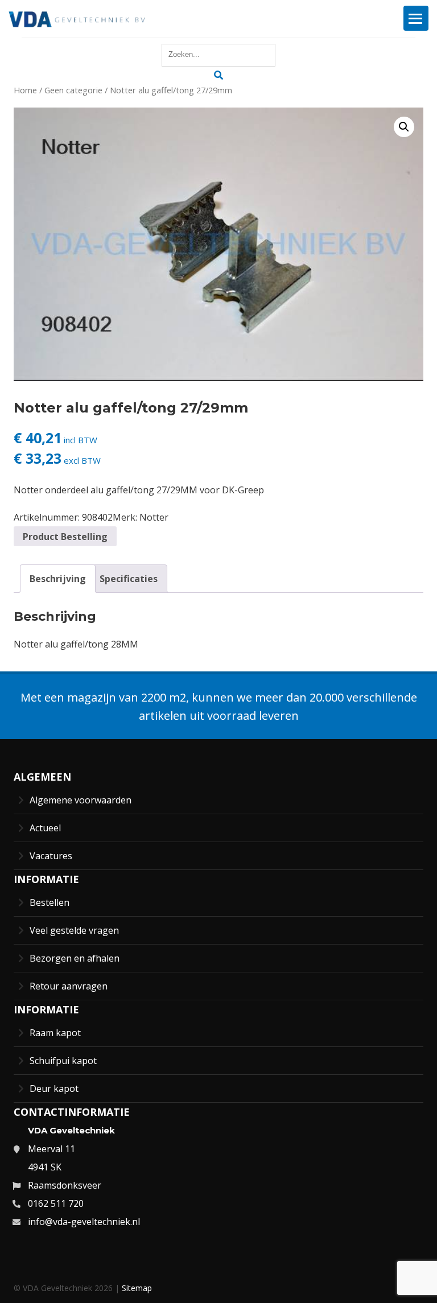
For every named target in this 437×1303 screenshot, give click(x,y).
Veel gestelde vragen (74, 930)
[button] (404, 127)
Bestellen (49, 902)
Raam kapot (55, 1032)
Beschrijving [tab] (58, 578)
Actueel (45, 828)
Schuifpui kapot (63, 1060)
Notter (153, 517)
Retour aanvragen (69, 986)
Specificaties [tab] (129, 578)
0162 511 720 (56, 1203)
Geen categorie (73, 90)
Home (25, 90)
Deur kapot (54, 1088)
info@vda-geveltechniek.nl (84, 1221)
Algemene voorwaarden (80, 800)
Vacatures (51, 856)
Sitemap (137, 1288)
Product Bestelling (65, 536)
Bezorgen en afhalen (74, 958)
